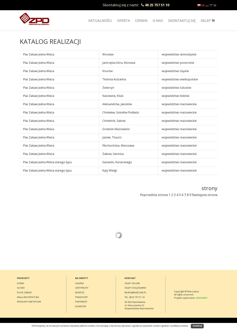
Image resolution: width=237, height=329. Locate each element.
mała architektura (28, 297)
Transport (81, 297)
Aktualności (100, 20)
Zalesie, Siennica (113, 154)
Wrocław (107, 54)
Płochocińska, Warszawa (118, 145)
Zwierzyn (108, 88)
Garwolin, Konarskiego (117, 162)
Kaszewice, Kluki (112, 96)
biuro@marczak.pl (135, 292)
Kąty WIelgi (109, 170)
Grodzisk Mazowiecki (116, 129)
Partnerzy (81, 301)
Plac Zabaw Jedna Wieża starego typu (47, 162)
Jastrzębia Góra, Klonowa (118, 63)
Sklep (206, 20)
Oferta (123, 20)
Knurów (107, 71)
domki (20, 283)
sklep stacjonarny (135, 287)
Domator (80, 306)
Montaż (79, 292)
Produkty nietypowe (29, 301)
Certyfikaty (81, 287)
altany (21, 287)
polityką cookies (179, 325)
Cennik (141, 20)
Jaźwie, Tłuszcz (112, 137)
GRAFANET (202, 297)
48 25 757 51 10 (137, 297)
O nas (158, 20)
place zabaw (24, 292)
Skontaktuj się (182, 20)
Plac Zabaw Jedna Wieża (38, 54)
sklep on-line (132, 283)
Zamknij (197, 325)
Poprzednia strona (154, 195)
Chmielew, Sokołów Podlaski (120, 112)
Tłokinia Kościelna (114, 79)
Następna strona (204, 195)
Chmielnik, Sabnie (113, 121)
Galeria (79, 283)
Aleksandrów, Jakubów (117, 104)
